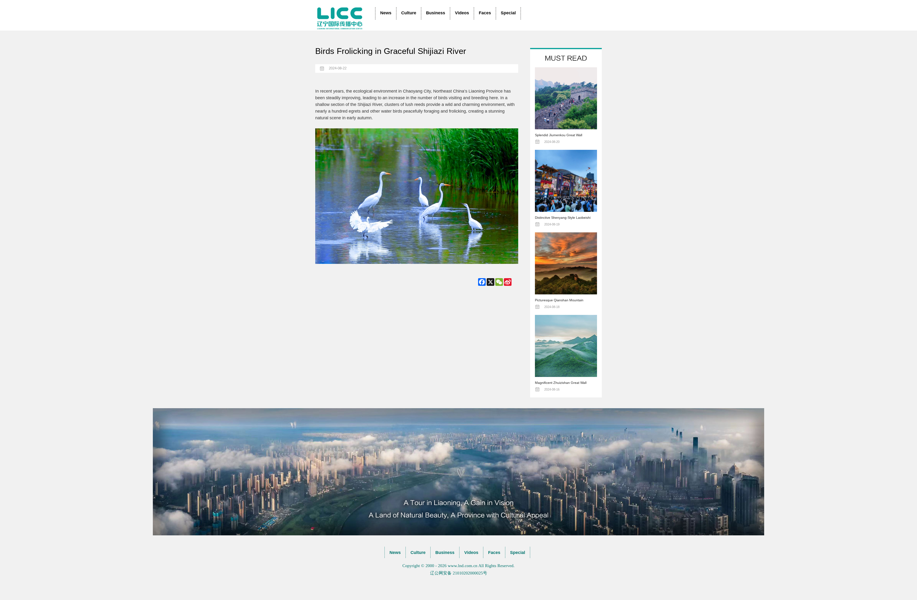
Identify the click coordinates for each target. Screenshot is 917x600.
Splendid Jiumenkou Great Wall (558, 135)
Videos (462, 12)
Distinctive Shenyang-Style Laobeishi (563, 217)
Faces (485, 12)
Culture (408, 12)
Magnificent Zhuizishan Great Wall (560, 383)
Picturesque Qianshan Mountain (559, 300)
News (385, 12)
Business (435, 12)
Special (508, 12)
